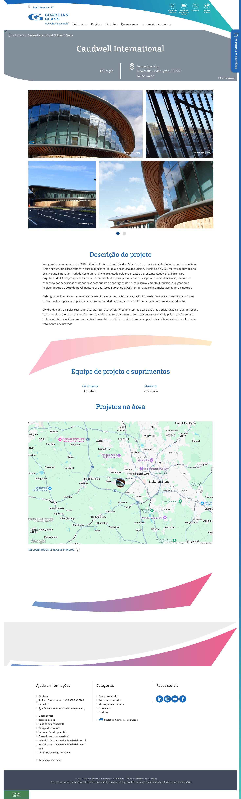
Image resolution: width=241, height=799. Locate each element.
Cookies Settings (16, 794)
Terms (193, 543)
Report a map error (204, 543)
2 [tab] (124, 233)
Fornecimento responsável (54, 736)
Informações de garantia (52, 732)
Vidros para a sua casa (111, 704)
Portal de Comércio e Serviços (121, 719)
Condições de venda (50, 759)
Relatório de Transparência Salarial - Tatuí (62, 740)
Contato (43, 696)
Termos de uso (47, 719)
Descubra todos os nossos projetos (51, 549)
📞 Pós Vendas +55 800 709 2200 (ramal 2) (62, 708)
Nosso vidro (105, 708)
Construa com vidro (110, 700)
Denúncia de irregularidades (54, 752)
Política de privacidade (51, 723)
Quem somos (46, 715)
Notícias (103, 712)
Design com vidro (108, 696)
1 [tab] (118, 233)
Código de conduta (49, 728)
